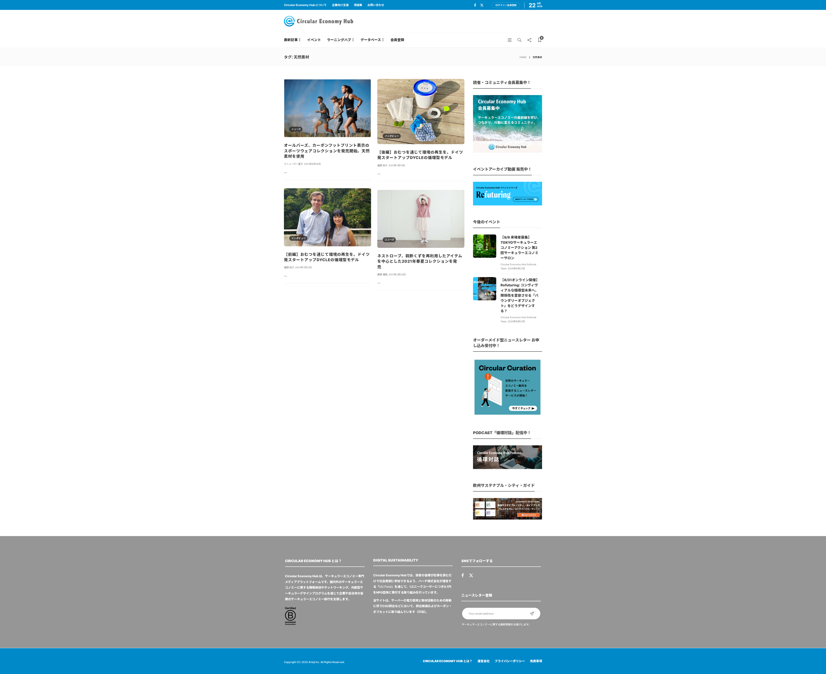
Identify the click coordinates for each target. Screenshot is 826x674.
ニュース (296, 129)
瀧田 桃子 (382, 165)
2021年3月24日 (397, 274)
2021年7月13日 (303, 267)
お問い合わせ (375, 5)
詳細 (421, 612)
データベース (371, 40)
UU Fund (385, 586)
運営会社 (484, 661)
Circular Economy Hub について (305, 5)
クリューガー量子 (293, 163)
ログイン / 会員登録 (505, 5)
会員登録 (397, 40)
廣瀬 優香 (382, 274)
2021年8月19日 (312, 163)
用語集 (358, 5)
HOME (523, 57)
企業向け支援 (340, 5)
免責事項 (536, 661)
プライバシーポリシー (510, 661)
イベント (314, 40)
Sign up (532, 613)
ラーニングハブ (339, 40)
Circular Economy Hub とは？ (447, 661)
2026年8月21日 (516, 268)
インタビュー (392, 135)
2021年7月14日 (396, 165)
